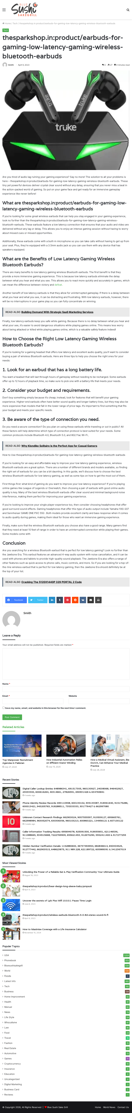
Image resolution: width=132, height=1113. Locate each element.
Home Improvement (14, 996)
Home (7, 23)
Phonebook (10, 960)
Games (8, 1058)
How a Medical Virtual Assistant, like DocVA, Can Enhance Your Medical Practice (109, 762)
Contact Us (123, 1107)
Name (6, 684)
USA (6, 955)
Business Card (11, 1089)
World (7, 970)
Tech (15, 23)
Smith (11, 65)
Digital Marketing (13, 1084)
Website (73, 696)
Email (6, 696)
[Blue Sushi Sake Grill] (24, 9)
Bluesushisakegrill (13, 965)
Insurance (9, 1069)
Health (7, 1002)
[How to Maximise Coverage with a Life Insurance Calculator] (11, 934)
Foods (7, 976)
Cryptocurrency (12, 1063)
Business (9, 991)
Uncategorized (11, 1079)
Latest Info (10, 981)
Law (6, 1027)
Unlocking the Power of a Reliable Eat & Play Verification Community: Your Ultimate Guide (71, 871)
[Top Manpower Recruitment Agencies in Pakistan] (22, 746)
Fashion (8, 1043)
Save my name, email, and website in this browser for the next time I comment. (45, 708)
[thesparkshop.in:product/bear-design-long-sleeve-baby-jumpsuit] (11, 891)
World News (109, 1107)
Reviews (8, 1094)
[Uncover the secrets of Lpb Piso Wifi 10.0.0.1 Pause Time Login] (11, 905)
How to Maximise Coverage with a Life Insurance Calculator (55, 929)
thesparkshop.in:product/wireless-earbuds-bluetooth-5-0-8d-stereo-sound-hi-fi (65, 914)
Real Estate (10, 1048)
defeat (58, 284)
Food (6, 1032)
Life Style (9, 1017)
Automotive (10, 1053)
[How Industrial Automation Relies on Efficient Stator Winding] (65, 746)
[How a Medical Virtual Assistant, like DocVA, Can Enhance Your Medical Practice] (110, 746)
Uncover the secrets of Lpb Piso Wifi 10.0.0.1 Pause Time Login (57, 900)
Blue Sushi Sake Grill (57, 1107)
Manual (8, 1007)
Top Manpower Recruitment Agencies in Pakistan (17, 761)
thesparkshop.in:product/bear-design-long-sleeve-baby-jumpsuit (57, 886)
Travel (7, 1038)
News (7, 1012)
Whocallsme (10, 1022)
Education (9, 1074)
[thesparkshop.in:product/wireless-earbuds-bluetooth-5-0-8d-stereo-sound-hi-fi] (11, 919)
